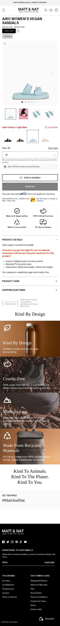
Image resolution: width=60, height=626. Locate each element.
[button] (46, 10)
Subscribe (50, 563)
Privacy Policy (36, 593)
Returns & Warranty (39, 585)
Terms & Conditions (39, 597)
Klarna (33, 605)
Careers (5, 593)
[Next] (51, 72)
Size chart (53, 148)
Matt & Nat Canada (11, 622)
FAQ (32, 589)
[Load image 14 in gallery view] (49, 114)
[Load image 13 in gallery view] (36, 114)
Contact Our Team (38, 601)
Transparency (8, 589)
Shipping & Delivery (39, 581)
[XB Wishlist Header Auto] (51, 10)
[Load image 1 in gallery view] (10, 114)
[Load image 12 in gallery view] (23, 114)
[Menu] (3, 10)
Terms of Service (9, 597)
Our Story (6, 581)
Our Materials (8, 585)
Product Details (12, 240)
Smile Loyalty (36, 609)
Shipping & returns (13, 290)
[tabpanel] (30, 73)
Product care (10, 281)
